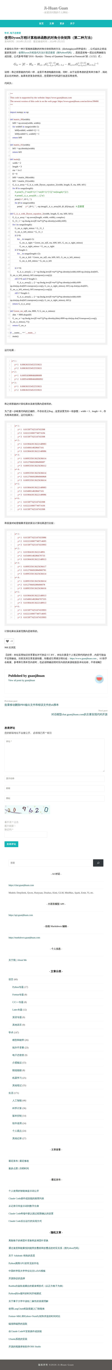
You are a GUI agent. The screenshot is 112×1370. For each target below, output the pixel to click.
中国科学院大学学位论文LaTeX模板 (27, 1271)
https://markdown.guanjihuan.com (24, 937)
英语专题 (17, 1017)
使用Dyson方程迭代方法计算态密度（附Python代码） (46, 52)
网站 (8, 798)
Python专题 (18, 987)
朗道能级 (17, 1070)
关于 (72, 23)
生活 (11, 1093)
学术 (7, 33)
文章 (51, 23)
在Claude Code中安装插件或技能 (25, 1331)
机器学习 (17, 1078)
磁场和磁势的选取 (18, 1324)
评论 (9, 741)
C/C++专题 (17, 1002)
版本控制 (17, 1116)
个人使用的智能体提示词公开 (24, 1191)
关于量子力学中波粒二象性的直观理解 (28, 1301)
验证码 (9, 829)
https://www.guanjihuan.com (83, 658)
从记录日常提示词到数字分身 (24, 1206)
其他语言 (17, 1025)
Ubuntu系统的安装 (18, 1339)
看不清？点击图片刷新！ (12, 824)
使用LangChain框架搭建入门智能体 (27, 1308)
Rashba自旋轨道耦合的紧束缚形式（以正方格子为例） (36, 1286)
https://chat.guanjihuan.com (21, 885)
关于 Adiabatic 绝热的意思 (22, 1255)
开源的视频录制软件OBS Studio (25, 1346)
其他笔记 (17, 1085)
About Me (22, 960)
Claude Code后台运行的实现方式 (25, 1221)
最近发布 (13, 1161)
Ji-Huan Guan (56, 8)
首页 (41, 23)
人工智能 (17, 1100)
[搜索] (98, 862)
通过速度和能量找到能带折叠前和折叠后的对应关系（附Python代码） (44, 1248)
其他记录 (17, 1138)
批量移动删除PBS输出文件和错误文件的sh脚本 (32, 703)
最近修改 (24, 1161)
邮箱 (8, 788)
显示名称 (10, 778)
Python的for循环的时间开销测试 (25, 1293)
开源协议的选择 (17, 1278)
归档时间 (24, 1168)
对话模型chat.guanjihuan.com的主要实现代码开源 (79, 712)
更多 (62, 23)
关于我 (12, 960)
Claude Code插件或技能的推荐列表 (26, 1198)
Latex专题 (17, 1009)
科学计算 (17, 1108)
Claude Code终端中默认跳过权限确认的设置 (31, 1213)
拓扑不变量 (18, 1047)
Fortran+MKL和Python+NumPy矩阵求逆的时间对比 (34, 1316)
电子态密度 (15, 33)
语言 (11, 979)
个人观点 (17, 1131)
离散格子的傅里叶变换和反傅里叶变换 (28, 1240)
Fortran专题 (18, 994)
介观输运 (17, 1062)
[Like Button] (7, 641)
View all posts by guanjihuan (21, 680)
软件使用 (17, 1123)
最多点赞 (13, 1168)
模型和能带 (18, 1040)
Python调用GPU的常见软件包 (24, 1263)
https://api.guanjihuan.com (21, 915)
